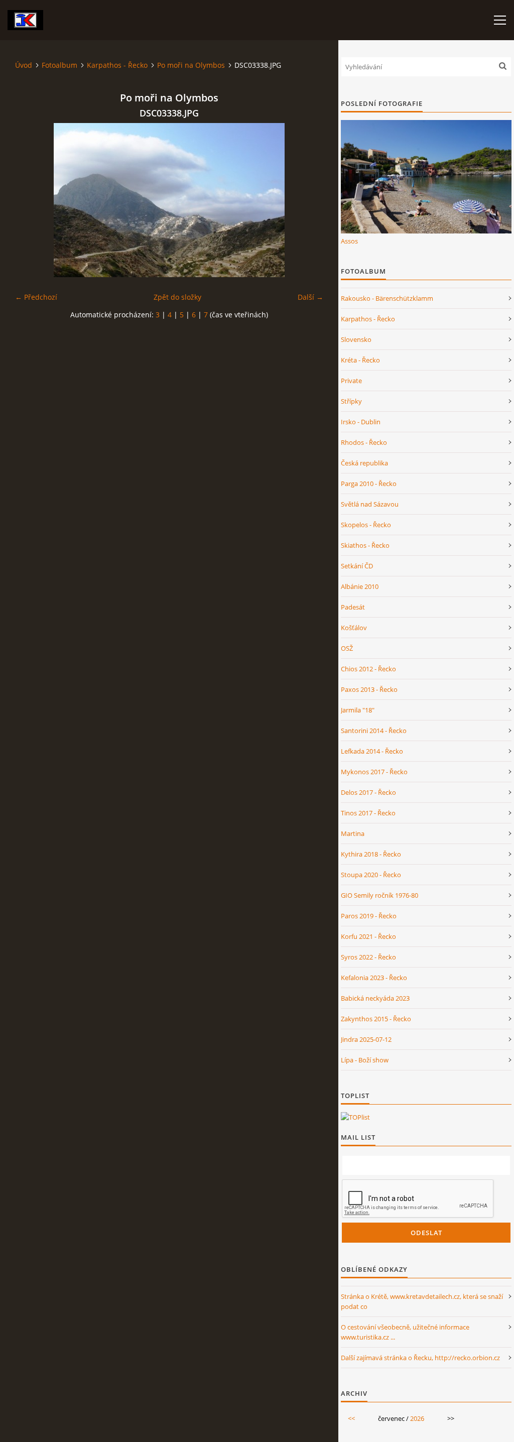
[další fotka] (307, 200)
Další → (310, 297)
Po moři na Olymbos (191, 65)
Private (351, 380)
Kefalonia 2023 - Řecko (374, 977)
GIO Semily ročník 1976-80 (379, 895)
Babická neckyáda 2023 (375, 998)
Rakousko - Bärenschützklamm (387, 298)
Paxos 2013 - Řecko (369, 689)
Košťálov (354, 627)
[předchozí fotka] (31, 200)
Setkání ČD (357, 565)
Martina (352, 833)
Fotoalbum (59, 65)
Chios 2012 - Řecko (368, 668)
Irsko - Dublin (360, 421)
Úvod (23, 65)
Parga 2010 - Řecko (369, 483)
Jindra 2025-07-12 (366, 1039)
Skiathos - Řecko (365, 545)
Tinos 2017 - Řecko (368, 812)
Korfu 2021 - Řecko (368, 936)
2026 (417, 1418)
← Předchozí (36, 297)
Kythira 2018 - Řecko (371, 854)
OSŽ (347, 648)
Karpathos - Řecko (117, 65)
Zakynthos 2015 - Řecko (376, 1018)
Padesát (353, 607)
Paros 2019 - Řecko (369, 915)
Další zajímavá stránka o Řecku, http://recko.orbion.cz (420, 1357)
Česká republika (364, 462)
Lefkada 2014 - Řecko (372, 751)
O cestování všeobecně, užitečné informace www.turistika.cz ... (405, 1332)
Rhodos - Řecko (364, 442)
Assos (349, 241)
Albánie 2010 (359, 586)
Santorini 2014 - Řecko (374, 730)
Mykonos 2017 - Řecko (374, 771)
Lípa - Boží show (365, 1059)
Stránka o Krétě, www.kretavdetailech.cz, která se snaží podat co (422, 1301)
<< (351, 1418)
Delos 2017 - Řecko (368, 792)
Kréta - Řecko (360, 360)
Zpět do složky (177, 297)
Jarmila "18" (357, 709)
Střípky (351, 401)
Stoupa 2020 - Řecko (371, 874)
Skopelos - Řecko (366, 524)
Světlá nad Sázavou (370, 504)
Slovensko (356, 339)
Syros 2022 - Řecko (368, 957)
